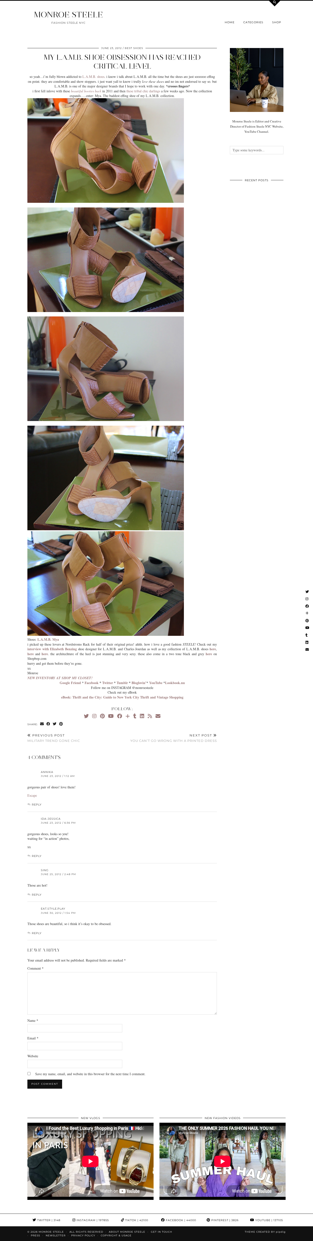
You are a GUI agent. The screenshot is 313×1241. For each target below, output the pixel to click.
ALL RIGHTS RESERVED (86, 1231)
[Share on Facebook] (48, 724)
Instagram (92, 1220)
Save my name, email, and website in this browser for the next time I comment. (90, 1074)
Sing (45, 870)
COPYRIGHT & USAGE (116, 1235)
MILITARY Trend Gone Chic (53, 738)
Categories (253, 22)
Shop (276, 22)
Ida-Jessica (51, 818)
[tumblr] (134, 716)
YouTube (268, 1220)
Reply (37, 804)
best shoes (134, 48)
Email (32, 1038)
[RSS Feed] (150, 716)
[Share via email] (42, 724)
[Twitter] (86, 716)
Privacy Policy (83, 1235)
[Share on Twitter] (55, 724)
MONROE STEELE (68, 14)
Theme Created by (265, 1231)
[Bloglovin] (127, 716)
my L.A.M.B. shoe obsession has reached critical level (122, 62)
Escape (32, 795)
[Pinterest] (102, 716)
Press (35, 1235)
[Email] (158, 716)
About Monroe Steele (127, 1231)
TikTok (136, 1220)
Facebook (180, 1220)
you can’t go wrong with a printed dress (173, 738)
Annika (47, 772)
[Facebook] (119, 716)
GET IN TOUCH (161, 1231)
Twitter (48, 1220)
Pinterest (224, 1220)
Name (32, 1020)
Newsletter (56, 1235)
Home (230, 22)
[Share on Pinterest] (61, 724)
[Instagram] (94, 716)
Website (32, 1056)
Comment (35, 968)
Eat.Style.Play (53, 908)
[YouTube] (111, 716)
